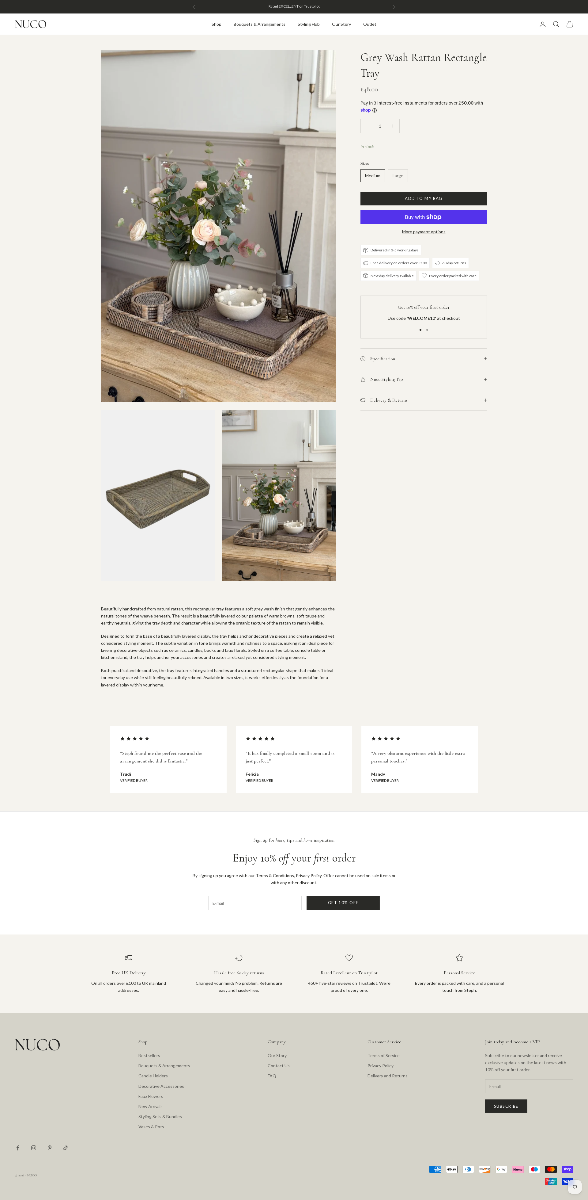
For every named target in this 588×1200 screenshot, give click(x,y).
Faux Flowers (150, 1096)
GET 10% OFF (343, 902)
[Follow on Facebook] (18, 1148)
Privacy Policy (309, 875)
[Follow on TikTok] (65, 1148)
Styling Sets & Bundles (160, 1116)
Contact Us (279, 1065)
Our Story (341, 24)
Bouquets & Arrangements (259, 24)
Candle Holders (153, 1075)
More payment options (424, 231)
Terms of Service (384, 1055)
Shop (216, 24)
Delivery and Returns (388, 1075)
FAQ (272, 1075)
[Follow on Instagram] (34, 1148)
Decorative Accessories (161, 1086)
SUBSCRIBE (506, 1106)
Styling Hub (309, 24)
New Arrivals (150, 1106)
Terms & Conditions (275, 875)
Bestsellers (149, 1055)
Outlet (369, 24)
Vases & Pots (151, 1126)
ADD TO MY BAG (424, 198)
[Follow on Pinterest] (50, 1148)
